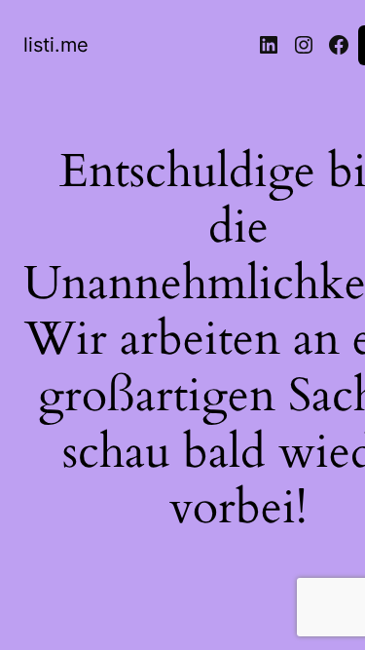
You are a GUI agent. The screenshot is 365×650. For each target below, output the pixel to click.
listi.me (56, 45)
